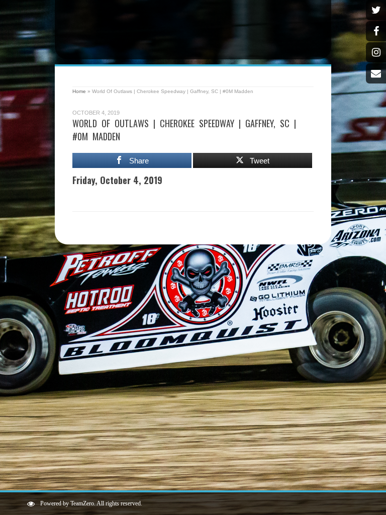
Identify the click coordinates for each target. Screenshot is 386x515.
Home (79, 91)
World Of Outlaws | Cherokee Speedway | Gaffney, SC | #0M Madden (184, 130)
